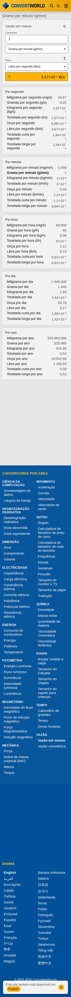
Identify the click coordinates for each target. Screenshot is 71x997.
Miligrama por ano (20, 338)
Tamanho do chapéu (47, 681)
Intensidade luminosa (12, 686)
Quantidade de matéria (49, 623)
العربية (8, 879)
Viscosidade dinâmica (47, 643)
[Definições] (64, 26)
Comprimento (14, 553)
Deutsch (10, 908)
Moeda (43, 562)
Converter (11, 32)
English (14, 989)
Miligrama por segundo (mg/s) (29, 97)
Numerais (45, 568)
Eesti (7, 926)
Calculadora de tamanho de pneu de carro (51, 533)
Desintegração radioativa (15, 520)
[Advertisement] (35, 421)
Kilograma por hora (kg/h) (26, 235)
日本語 (43, 885)
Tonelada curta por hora (25, 256)
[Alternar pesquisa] (51, 5)
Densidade (46, 610)
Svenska (44, 933)
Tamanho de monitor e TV (47, 582)
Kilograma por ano (21, 348)
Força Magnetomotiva (15, 729)
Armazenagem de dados (17, 493)
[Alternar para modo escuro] (58, 5)
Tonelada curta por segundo (21, 136)
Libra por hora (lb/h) (22, 251)
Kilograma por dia (20, 292)
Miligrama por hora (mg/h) (26, 225)
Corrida (43, 493)
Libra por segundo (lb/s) (25, 129)
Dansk (8, 902)
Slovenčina (46, 927)
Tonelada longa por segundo (21, 146)
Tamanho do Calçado (47, 671)
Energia (10, 640)
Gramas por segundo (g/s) (27, 102)
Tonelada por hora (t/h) (24, 240)
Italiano (43, 878)
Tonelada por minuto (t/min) (27, 183)
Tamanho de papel (52, 590)
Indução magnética (18, 737)
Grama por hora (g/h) (23, 230)
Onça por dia (16, 303)
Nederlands (46, 897)
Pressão (44, 574)
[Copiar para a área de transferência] (9, 76)
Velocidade (46, 499)
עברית (8, 943)
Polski (42, 909)
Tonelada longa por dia (24, 319)
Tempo (43, 721)
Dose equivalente (17, 534)
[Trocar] (64, 58)
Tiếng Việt (45, 950)
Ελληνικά (10, 914)
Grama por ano (18, 343)
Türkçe (43, 939)
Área (7, 547)
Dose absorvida (15, 528)
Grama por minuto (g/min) (28, 173)
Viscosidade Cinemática (47, 633)
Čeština (9, 896)
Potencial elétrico (17, 607)
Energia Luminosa (17, 666)
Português (45, 915)
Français (10, 938)
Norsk (42, 903)
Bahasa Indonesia (51, 873)
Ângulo (43, 523)
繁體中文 (44, 963)
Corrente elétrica (16, 595)
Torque (9, 773)
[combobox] (34, 49)
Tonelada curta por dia (24, 313)
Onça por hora (18, 246)
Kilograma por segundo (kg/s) (24, 110)
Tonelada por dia (19, 297)
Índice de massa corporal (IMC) (16, 759)
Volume (9, 559)
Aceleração (46, 487)
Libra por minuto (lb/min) (25, 194)
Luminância (12, 694)
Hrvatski (10, 955)
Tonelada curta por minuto (26, 200)
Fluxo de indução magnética (17, 719)
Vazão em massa (51, 740)
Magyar (9, 961)
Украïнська (46, 944)
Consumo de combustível (13, 632)
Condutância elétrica (13, 587)
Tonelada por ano (20, 353)
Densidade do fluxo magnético (18, 709)
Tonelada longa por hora (25, 262)
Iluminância (12, 678)
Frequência (46, 556)
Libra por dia (16, 308)
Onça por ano (17, 359)
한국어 (43, 891)
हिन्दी (7, 949)
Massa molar (47, 616)
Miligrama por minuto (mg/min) (30, 167)
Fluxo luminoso (15, 672)
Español (10, 920)
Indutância (12, 601)
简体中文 (44, 957)
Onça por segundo (21, 123)
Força (8, 751)
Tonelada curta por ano (24, 369)
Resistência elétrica (12, 615)
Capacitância (13, 573)
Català (9, 890)
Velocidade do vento (48, 507)
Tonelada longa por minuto (27, 206)
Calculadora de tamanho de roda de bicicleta (51, 547)
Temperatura (13, 652)
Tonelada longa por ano (24, 374)
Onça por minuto (19, 189)
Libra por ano (17, 364)
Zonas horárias (49, 726)
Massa (9, 767)
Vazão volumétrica (52, 746)
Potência (10, 646)
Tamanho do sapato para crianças (47, 693)
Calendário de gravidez (48, 713)
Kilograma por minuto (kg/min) (29, 178)
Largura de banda (17, 500)
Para (8, 60)
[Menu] (66, 5)
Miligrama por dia (20, 282)
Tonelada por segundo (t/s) (27, 117)
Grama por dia (18, 287)
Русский (44, 921)
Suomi (8, 932)
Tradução (45, 596)
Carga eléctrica (15, 579)
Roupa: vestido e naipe (50, 661)
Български (12, 884)
